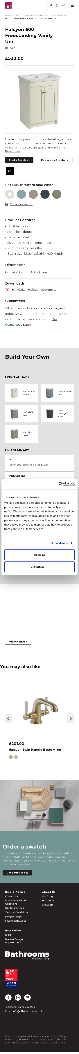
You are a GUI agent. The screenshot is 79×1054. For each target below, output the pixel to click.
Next (70, 718)
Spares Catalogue (15, 921)
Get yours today (17, 872)
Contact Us (11, 896)
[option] (39, 99)
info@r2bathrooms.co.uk (28, 1011)
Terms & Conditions (16, 912)
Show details (59, 543)
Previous (8, 718)
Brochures (48, 900)
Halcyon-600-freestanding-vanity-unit (40, 15)
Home (8, 15)
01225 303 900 (26, 1007)
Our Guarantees (14, 908)
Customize (37, 566)
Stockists (47, 905)
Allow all (39, 554)
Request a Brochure (55, 160)
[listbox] (39, 99)
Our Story (47, 896)
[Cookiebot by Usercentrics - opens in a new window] (59, 484)
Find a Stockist (19, 160)
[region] (39, 99)
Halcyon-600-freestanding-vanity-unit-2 (31, 18)
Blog (8, 934)
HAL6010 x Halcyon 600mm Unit (36, 289)
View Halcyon (18, 641)
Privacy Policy (13, 916)
